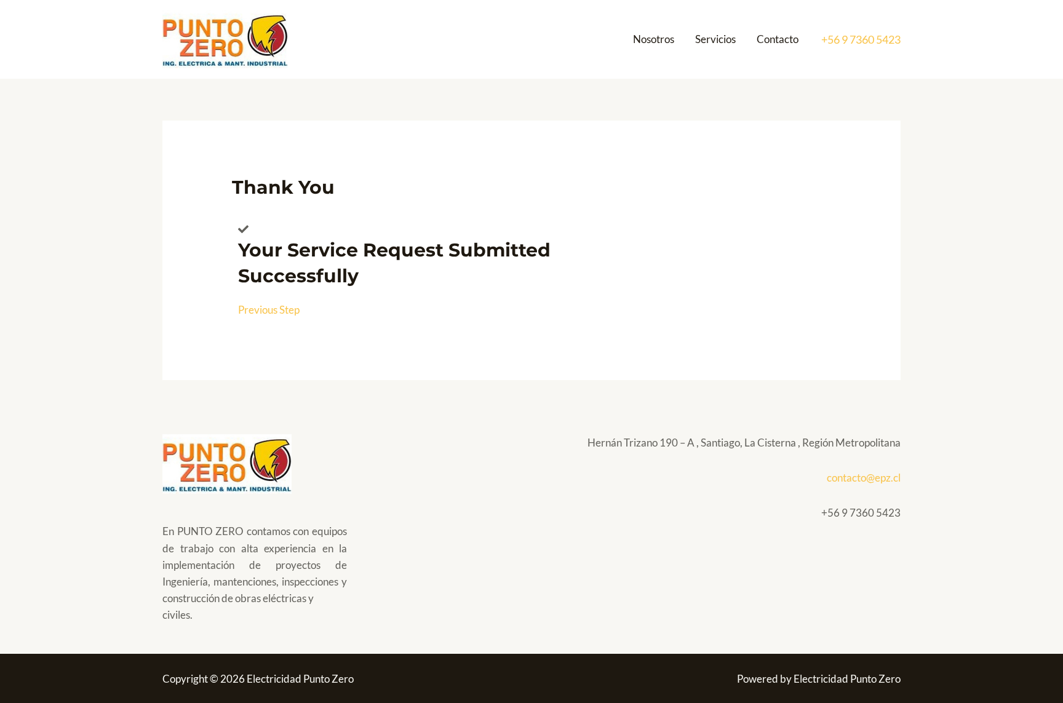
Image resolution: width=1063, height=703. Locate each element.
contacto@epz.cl (864, 477)
